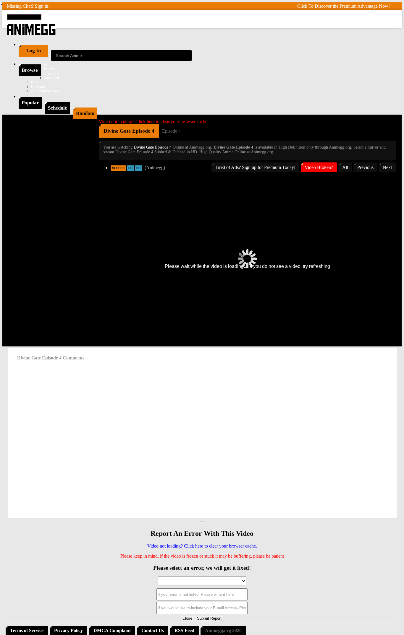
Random (85, 113)
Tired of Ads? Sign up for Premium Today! (255, 167)
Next (387, 167)
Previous (365, 167)
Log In (33, 50)
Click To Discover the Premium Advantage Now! (343, 6)
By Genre (38, 86)
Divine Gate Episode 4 (153, 147)
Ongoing (50, 73)
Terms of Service (26, 630)
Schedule (57, 108)
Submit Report (209, 618)
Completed (51, 78)
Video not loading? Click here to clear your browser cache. (154, 121)
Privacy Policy (68, 630)
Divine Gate (117, 131)
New (34, 82)
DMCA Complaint (112, 630)
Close (187, 618)
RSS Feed (184, 630)
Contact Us (152, 630)
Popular (49, 69)
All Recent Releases (45, 91)
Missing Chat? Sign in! (28, 6)
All (46, 64)
